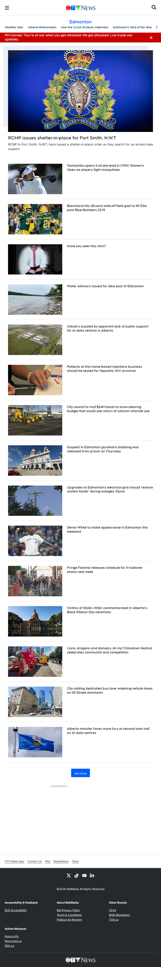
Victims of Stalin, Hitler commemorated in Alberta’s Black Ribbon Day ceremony (107, 610)
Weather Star (14, 27)
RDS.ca (9, 945)
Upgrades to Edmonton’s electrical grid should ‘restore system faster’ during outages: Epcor (110, 489)
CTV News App (14, 861)
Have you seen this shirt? (86, 246)
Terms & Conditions (69, 915)
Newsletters (61, 861)
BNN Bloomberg (119, 915)
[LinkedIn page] (92, 875)
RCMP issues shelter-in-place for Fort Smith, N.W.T (62, 137)
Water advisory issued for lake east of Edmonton (105, 286)
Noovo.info (12, 936)
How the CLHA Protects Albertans (84, 27)
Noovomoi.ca (13, 941)
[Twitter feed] (68, 875)
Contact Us (34, 861)
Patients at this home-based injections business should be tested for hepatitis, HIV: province (104, 369)
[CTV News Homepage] (80, 7)
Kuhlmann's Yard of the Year (132, 27)
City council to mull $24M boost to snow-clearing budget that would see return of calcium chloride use (108, 409)
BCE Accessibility (16, 910)
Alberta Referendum (42, 27)
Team (75, 861)
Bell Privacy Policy (68, 910)
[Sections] (7, 8)
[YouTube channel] (84, 875)
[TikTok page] (76, 875)
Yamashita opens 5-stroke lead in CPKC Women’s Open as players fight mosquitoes (105, 168)
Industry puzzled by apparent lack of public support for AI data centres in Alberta (107, 328)
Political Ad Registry (69, 919)
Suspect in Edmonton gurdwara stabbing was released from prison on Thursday (103, 449)
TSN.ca (114, 919)
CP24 (112, 910)
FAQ (47, 861)
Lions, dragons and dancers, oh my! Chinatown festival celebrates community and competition (109, 650)
